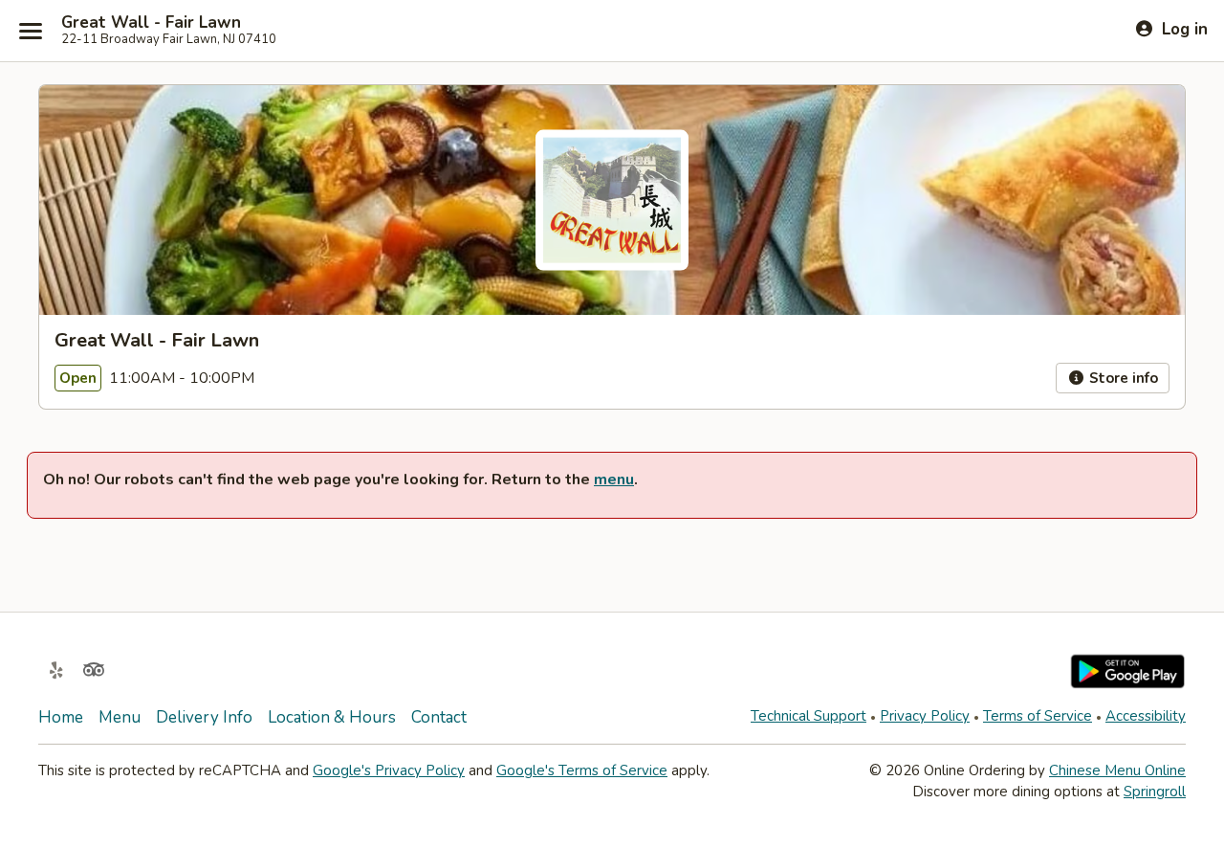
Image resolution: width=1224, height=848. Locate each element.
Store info (1121, 378)
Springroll (1155, 791)
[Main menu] (30, 30)
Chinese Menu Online (1117, 770)
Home (60, 717)
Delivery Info (204, 717)
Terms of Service (1037, 715)
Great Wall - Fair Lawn (151, 23)
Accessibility (1145, 715)
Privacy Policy (925, 715)
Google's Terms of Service (581, 770)
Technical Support (808, 715)
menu (614, 479)
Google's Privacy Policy (389, 770)
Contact (439, 717)
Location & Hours (332, 717)
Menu (119, 717)
